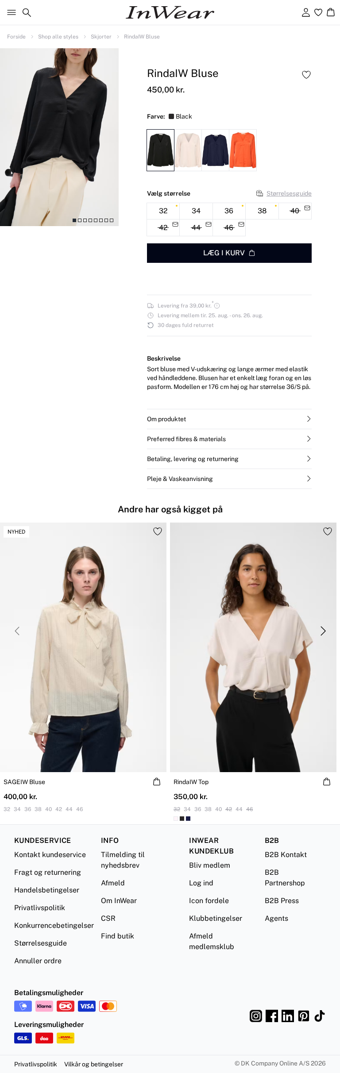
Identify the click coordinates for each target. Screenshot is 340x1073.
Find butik (117, 936)
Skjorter (101, 37)
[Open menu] (10, 12)
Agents (276, 918)
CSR (108, 918)
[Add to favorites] (306, 75)
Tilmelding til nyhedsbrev (123, 859)
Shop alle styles (58, 37)
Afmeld (113, 883)
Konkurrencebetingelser (54, 925)
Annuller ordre (38, 961)
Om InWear (119, 900)
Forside (16, 37)
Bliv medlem (209, 865)
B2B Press (282, 900)
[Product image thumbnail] (74, 220)
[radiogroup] (229, 219)
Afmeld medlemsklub (211, 941)
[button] (229, 419)
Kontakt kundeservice (50, 854)
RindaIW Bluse (142, 37)
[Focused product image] (59, 137)
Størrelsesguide (289, 193)
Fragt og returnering (47, 872)
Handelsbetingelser (46, 890)
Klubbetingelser (215, 918)
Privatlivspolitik (39, 908)
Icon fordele (209, 900)
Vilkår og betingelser (93, 1064)
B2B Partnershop (285, 877)
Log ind (201, 883)
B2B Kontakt (286, 854)
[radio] (163, 211)
